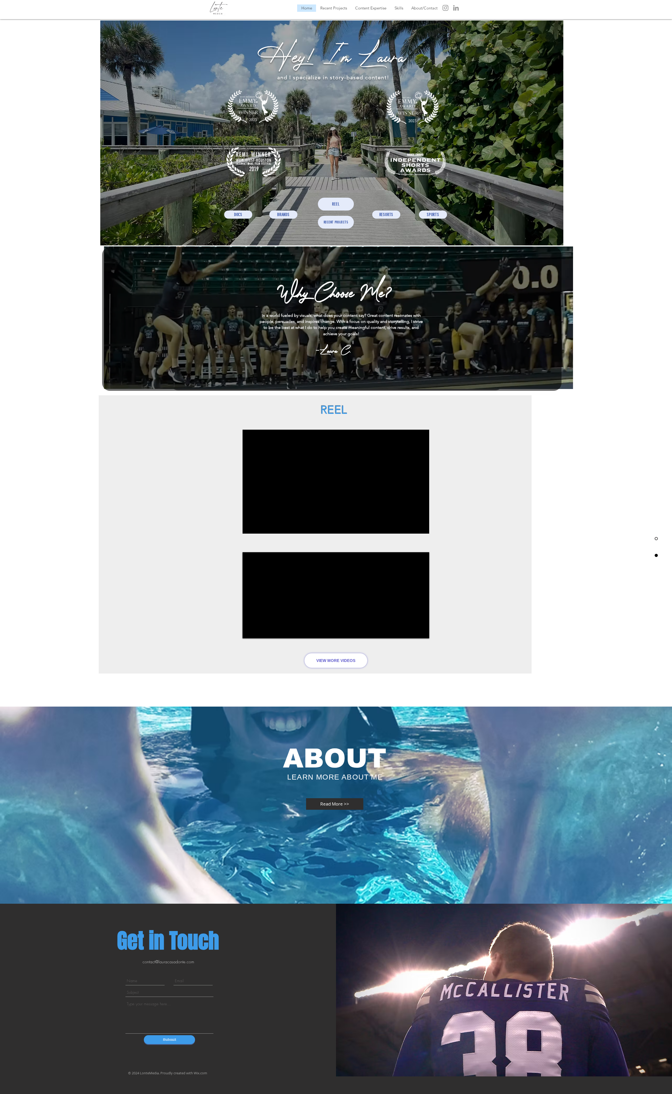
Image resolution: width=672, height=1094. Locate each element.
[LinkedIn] (456, 8)
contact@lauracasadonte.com (168, 962)
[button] (370, 8)
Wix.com (200, 1073)
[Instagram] (445, 8)
